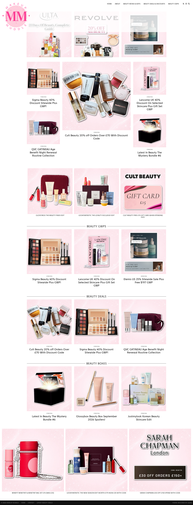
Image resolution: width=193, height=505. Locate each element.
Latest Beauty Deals (45, 502)
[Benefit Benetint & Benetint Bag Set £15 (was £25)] (33, 460)
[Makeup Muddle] (16, 16)
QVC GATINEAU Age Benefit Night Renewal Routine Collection (43, 152)
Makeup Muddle (13, 502)
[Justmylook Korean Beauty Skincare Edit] (143, 388)
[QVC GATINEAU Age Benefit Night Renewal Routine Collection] (43, 127)
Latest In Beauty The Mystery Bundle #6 (150, 154)
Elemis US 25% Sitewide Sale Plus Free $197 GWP (144, 281)
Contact (31, 502)
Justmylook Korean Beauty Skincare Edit (144, 418)
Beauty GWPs (173, 4)
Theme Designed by (182, 502)
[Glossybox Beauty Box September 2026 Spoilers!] (96, 388)
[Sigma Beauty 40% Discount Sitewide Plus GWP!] (43, 78)
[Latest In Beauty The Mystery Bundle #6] (149, 130)
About (117, 4)
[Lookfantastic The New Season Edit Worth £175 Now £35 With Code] (96, 460)
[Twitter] (183, 4)
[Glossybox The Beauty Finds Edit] (50, 191)
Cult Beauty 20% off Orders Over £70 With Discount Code (96, 137)
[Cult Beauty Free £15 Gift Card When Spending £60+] (142, 191)
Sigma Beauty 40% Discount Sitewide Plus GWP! (43, 103)
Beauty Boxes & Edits (131, 4)
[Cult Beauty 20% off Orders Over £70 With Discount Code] (96, 96)
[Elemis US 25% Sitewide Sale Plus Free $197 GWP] (143, 251)
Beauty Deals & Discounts (154, 4)
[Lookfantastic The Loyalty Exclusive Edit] (96, 191)
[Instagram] (186, 4)
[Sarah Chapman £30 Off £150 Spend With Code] (160, 460)
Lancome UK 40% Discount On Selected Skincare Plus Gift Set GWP (150, 104)
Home (109, 4)
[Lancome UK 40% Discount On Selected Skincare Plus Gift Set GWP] (149, 78)
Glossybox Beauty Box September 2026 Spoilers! (96, 418)
